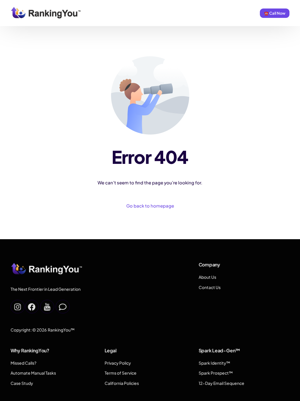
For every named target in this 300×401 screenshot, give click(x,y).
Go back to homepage (150, 205)
